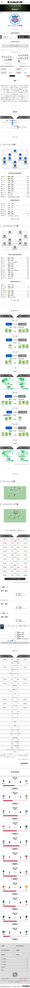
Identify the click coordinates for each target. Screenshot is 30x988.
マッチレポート (15, 46)
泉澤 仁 (10, 192)
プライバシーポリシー (14, 978)
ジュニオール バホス (14, 196)
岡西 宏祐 (11, 176)
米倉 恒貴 (11, 291)
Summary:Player (5, 950)
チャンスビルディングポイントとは (21, 582)
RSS (28, 75)
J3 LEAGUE (3, 964)
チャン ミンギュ (12, 262)
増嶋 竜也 (11, 287)
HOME (1, 12)
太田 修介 (11, 211)
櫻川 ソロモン (12, 297)
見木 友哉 (11, 293)
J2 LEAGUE (3, 961)
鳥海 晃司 (11, 264)
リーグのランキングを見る (15, 578)
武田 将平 (11, 190)
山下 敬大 (11, 276)
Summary (3, 967)
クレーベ (10, 278)
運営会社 (21, 978)
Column (3, 954)
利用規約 (3, 978)
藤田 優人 (11, 178)
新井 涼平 (11, 188)
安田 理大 (11, 266)
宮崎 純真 (11, 213)
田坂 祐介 (11, 260)
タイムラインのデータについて (22, 464)
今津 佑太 (11, 182)
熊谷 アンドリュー (13, 270)
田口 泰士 (11, 268)
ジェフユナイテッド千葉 (23, 58)
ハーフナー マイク (13, 215)
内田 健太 (11, 184)
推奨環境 (7, 978)
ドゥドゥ (10, 194)
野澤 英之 (11, 186)
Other (2, 970)
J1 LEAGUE (3, 958)
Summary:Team (20, 945)
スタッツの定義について (23, 759)
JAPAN (17, 950)
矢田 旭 (10, 272)
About (17, 954)
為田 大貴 (11, 274)
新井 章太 (11, 258)
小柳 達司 (11, 180)
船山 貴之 (11, 295)
